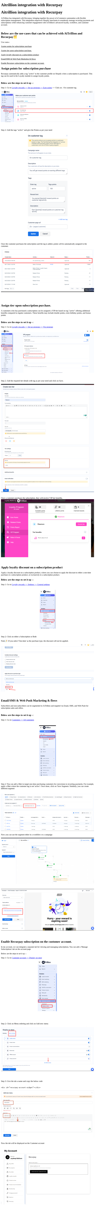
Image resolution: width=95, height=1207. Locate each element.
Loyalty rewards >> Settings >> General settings (31, 584)
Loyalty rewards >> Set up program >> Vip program (32, 327)
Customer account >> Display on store (27, 958)
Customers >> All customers (23, 720)
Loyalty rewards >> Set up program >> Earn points (32, 88)
